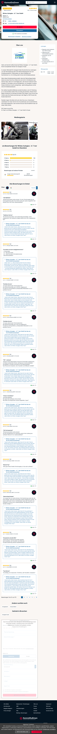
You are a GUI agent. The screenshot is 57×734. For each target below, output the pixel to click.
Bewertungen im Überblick (14, 36)
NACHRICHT (20, 30)
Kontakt (35, 710)
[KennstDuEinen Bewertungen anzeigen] (7, 188)
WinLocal (48, 706)
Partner (35, 708)
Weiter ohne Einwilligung (23, 731)
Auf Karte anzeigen (7, 18)
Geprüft (33, 204)
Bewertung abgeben (26, 36)
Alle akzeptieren (37, 731)
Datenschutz (19, 704)
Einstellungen (26, 704)
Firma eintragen (7, 710)
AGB (17, 706)
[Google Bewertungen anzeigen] (11, 188)
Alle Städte (6, 704)
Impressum (48, 704)
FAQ (17, 710)
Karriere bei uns (49, 710)
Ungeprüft (33, 170)
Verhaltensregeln (20, 708)
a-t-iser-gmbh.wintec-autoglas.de (16, 23)
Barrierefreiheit (37, 712)
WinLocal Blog (49, 708)
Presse (35, 706)
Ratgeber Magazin (8, 708)
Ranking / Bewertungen (21, 712)
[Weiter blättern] (37, 130)
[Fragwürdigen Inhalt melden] (35, 204)
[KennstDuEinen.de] (10, 2)
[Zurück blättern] (1, 130)
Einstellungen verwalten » (49, 729)
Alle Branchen (7, 706)
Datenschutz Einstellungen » (19, 626)
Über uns (36, 704)
